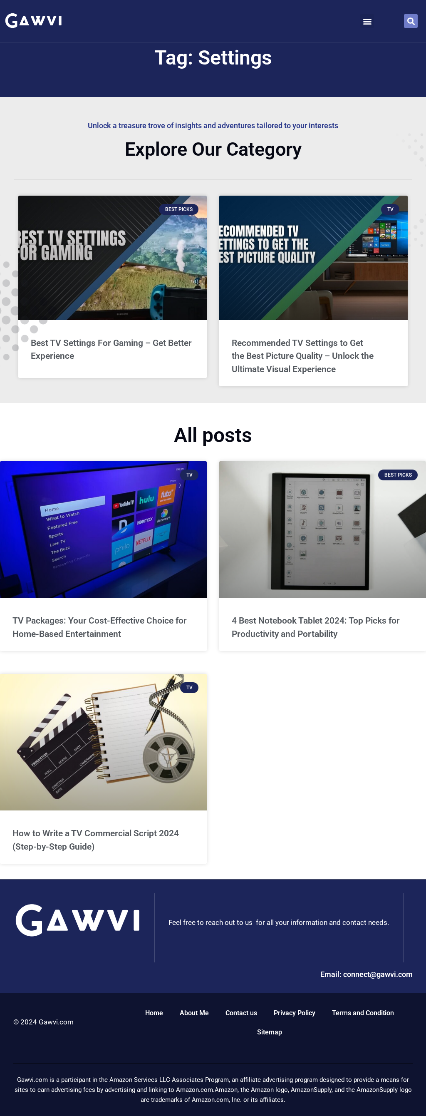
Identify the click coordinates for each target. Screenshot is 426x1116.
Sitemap (269, 1032)
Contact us (241, 1013)
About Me (194, 1013)
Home (154, 1013)
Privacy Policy (294, 1013)
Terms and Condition (363, 1013)
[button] (367, 21)
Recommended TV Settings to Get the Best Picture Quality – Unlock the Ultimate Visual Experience (303, 356)
